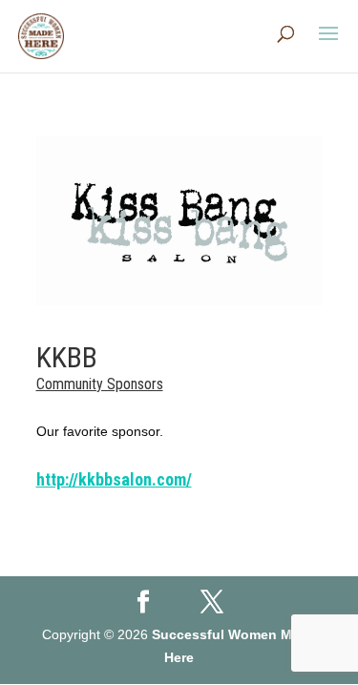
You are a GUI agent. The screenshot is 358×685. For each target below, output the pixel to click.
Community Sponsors (99, 384)
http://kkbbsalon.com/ (114, 479)
